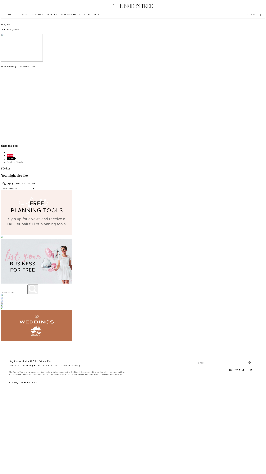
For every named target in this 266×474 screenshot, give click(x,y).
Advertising (28, 365)
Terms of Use (51, 365)
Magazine (37, 15)
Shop (97, 15)
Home (24, 15)
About (39, 365)
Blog (87, 15)
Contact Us (14, 365)
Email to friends (15, 162)
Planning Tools (70, 15)
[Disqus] (133, 105)
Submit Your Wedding (70, 365)
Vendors (52, 15)
